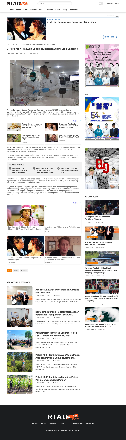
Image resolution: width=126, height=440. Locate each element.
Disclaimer (90, 423)
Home (12, 10)
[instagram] (114, 9)
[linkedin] (24, 276)
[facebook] (102, 9)
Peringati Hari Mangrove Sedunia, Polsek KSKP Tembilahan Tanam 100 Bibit (56, 334)
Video (57, 10)
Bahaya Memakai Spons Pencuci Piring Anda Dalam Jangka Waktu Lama (100, 325)
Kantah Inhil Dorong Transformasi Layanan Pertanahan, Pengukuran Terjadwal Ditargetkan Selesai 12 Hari (57, 313)
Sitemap (110, 3)
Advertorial (74, 10)
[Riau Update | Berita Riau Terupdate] (18, 5)
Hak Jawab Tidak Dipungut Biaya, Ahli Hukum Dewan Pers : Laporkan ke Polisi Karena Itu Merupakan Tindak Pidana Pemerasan (21, 170)
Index (117, 3)
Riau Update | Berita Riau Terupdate (69, 430)
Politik (25, 10)
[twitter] (105, 9)
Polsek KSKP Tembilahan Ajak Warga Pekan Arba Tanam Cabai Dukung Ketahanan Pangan (57, 356)
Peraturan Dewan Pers (49, 423)
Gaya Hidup (90, 319)
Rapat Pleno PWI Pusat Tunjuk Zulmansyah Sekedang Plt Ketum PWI (45, 170)
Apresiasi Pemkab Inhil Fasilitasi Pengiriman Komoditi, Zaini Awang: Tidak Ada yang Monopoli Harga (101, 270)
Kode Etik (64, 423)
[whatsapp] (108, 9)
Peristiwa (33, 10)
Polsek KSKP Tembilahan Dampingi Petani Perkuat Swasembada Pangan (56, 378)
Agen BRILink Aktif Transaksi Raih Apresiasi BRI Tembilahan (57, 291)
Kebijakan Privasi (77, 423)
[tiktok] (111, 9)
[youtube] (118, 9)
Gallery (64, 10)
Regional (50, 10)
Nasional (14, 44)
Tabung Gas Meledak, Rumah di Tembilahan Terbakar (97, 218)
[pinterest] (20, 276)
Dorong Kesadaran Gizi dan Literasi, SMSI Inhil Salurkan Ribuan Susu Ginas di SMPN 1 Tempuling (101, 298)
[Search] (70, 3)
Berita (18, 10)
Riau (40, 10)
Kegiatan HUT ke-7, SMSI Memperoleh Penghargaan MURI (70, 170)
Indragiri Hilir (92, 237)
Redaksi (35, 423)
